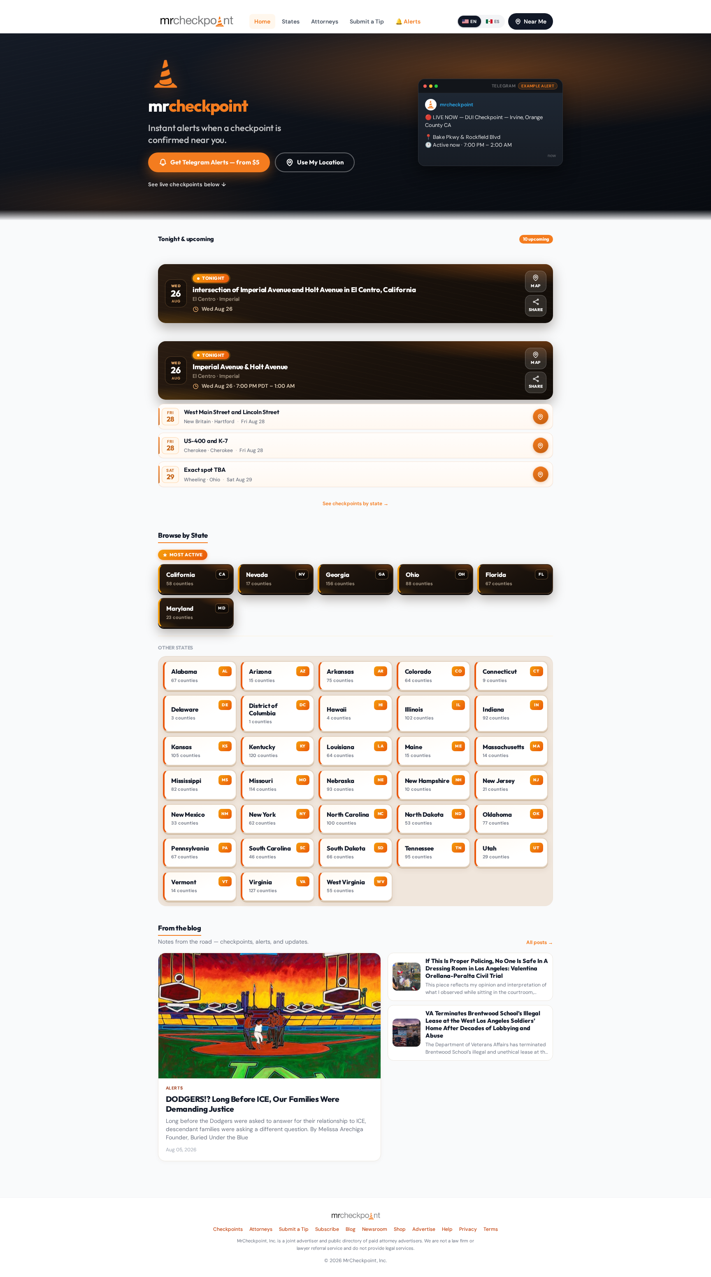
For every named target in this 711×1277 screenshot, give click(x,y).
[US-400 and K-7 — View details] (355, 445)
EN (473, 21)
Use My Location (320, 162)
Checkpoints (228, 1229)
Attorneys (324, 21)
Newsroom (374, 1229)
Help (447, 1229)
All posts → (539, 942)
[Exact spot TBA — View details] (355, 474)
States (291, 21)
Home (262, 21)
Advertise (423, 1229)
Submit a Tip (367, 21)
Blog (351, 1229)
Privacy (468, 1229)
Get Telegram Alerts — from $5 (214, 162)
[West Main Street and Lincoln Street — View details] (355, 416)
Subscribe (327, 1229)
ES (497, 21)
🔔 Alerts (408, 21)
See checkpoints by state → (355, 503)
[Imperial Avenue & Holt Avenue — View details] (355, 370)
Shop (400, 1229)
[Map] (540, 416)
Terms (490, 1229)
